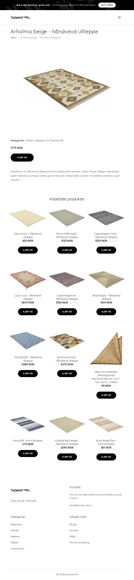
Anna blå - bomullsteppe (27, 440)
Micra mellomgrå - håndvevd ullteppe (67, 235)
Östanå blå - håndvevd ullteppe (28, 359)
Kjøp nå (22, 157)
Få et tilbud (107, 5)
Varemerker (18, 548)
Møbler (15, 542)
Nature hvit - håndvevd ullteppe (28, 235)
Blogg (72, 524)
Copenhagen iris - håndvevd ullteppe (67, 297)
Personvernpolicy (79, 542)
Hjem (14, 37)
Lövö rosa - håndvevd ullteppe (28, 297)
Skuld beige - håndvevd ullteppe (106, 297)
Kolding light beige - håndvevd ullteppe (67, 442)
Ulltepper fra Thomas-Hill (49, 140)
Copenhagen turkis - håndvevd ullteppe (106, 235)
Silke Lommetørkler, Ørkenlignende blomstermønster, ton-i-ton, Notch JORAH (106, 377)
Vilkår (72, 536)
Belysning (16, 524)
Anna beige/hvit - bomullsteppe (106, 442)
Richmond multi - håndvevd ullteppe (67, 359)
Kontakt (73, 530)
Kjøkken (15, 536)
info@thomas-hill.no (80, 505)
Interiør (29, 140)
